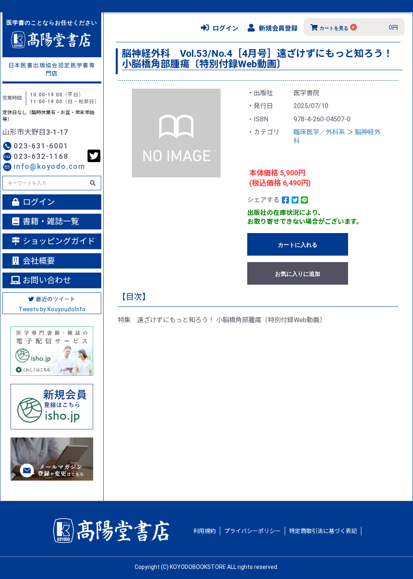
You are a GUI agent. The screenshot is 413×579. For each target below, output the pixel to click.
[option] (176, 133)
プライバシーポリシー (252, 531)
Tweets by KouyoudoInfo (52, 309)
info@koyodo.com (50, 166)
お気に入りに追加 (297, 274)
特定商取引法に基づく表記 (323, 531)
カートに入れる (297, 245)
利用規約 (204, 531)
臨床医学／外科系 (319, 132)
